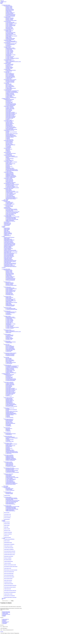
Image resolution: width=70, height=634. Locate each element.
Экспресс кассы (8, 87)
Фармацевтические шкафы (10, 42)
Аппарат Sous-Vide (9, 442)
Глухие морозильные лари (10, 49)
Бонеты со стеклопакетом (10, 67)
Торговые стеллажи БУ (10, 65)
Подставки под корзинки (10, 90)
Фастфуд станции (9, 133)
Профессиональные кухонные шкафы (12, 213)
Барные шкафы (8, 40)
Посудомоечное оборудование (9, 203)
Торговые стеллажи (7, 52)
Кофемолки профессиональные (11, 195)
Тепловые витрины (7, 18)
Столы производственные (10, 217)
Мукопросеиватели (9, 111)
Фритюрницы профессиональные (11, 143)
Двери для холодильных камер (11, 236)
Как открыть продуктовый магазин (10, 293)
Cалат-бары (8, 176)
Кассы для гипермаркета (10, 81)
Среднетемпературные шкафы (11, 242)
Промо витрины (8, 12)
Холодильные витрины (8, 6)
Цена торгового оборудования (9, 284)
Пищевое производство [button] (6, 414)
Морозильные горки (9, 31)
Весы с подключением (9, 399)
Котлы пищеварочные (9, 142)
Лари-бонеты (8, 50)
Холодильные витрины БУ (10, 17)
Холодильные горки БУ (10, 32)
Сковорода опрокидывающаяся (11, 141)
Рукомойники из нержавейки (11, 202)
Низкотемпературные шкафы (11, 241)
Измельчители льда (9, 184)
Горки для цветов (9, 29)
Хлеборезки (8, 462)
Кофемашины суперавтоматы (11, 509)
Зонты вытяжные (9, 211)
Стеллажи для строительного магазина (12, 64)
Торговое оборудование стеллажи (9, 271)
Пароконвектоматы (9, 139)
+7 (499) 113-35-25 (3, 1)
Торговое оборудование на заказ (9, 272)
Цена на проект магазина (8, 285)
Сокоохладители (8, 190)
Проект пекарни (6, 583)
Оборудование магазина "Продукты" (10, 292)
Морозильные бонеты (7, 66)
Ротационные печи (9, 419)
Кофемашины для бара (9, 186)
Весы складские (6, 246)
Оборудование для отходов (10, 212)
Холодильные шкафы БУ (10, 43)
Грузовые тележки (7, 223)
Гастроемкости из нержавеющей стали (12, 100)
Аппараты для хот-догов (10, 119)
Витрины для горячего (9, 20)
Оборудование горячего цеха (9, 441)
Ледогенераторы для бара (10, 187)
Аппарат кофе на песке (10, 192)
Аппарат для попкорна (9, 118)
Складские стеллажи (7, 227)
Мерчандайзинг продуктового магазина (10, 280)
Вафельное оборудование (10, 120)
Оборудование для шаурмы (10, 130)
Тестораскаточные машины (10, 116)
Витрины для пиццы (9, 21)
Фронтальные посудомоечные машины (12, 208)
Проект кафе (6, 585)
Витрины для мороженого (10, 307)
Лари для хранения (7, 249)
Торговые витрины (7, 76)
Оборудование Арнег (7, 279)
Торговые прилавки (7, 70)
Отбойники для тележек (10, 104)
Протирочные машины (10, 152)
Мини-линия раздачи (9, 201)
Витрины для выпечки (9, 19)
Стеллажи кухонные (9, 531)
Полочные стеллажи (9, 229)
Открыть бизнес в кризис (8, 294)
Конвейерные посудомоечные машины (12, 204)
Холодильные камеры (7, 231)
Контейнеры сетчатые (9, 224)
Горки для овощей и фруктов (11, 27)
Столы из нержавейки (9, 463)
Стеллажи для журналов (10, 62)
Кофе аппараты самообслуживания (11, 486)
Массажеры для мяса (9, 159)
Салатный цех (8, 168)
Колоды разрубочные (9, 157)
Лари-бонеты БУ (8, 51)
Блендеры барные (9, 182)
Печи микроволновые (9, 131)
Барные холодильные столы (10, 181)
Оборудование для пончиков (10, 127)
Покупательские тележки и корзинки (10, 88)
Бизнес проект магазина (8, 286)
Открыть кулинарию (7, 276)
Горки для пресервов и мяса (10, 28)
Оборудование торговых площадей (10, 290)
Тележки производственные (10, 218)
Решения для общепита (8, 259)
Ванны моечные (8, 210)
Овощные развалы (9, 374)
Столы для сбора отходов (10, 215)
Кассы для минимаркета (10, 82)
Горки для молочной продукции (11, 25)
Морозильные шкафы (7, 44)
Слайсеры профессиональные (11, 97)
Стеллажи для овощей (9, 56)
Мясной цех (8, 166)
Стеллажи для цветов (9, 63)
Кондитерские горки (9, 30)
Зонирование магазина (8, 287)
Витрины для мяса (9, 8)
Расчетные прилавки (9, 72)
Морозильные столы (7, 248)
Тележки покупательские (10, 91)
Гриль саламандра (9, 121)
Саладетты (8, 132)
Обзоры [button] (3, 597)
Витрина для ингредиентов (10, 16)
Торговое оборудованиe (6, 5)
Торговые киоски (9, 78)
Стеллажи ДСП (8, 59)
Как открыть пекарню (7, 621)
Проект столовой (7, 256)
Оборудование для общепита (9, 269)
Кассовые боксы (7, 79)
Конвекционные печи (9, 138)
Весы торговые (6, 92)
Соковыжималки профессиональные (12, 189)
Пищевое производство (6, 109)
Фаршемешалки (8, 163)
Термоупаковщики (9, 98)
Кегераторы (8, 185)
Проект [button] (3, 578)
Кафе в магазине (7, 264)
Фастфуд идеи (6, 260)
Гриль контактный (9, 122)
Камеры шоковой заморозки (10, 238)
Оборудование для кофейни (8, 191)
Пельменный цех (9, 171)
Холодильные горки (7, 23)
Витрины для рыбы (9, 7)
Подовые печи (8, 112)
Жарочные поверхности (10, 136)
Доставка (3, 251)
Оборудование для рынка (8, 267)
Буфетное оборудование (8, 172)
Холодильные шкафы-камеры (11, 37)
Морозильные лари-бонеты (8, 273)
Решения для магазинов (8, 258)
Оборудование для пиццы (10, 126)
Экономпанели (8, 61)
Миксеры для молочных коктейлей (11, 188)
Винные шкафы (8, 34)
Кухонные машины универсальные (12, 148)
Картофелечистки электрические (11, 146)
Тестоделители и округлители (11, 420)
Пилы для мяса (8, 161)
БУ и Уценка (6, 221)
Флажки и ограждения (9, 107)
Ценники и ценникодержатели (11, 108)
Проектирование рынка (8, 265)
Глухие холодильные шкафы (10, 35)
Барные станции (8, 180)
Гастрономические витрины (10, 15)
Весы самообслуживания (10, 95)
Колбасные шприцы (9, 156)
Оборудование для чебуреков (11, 129)
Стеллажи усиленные (9, 58)
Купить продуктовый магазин (9, 281)
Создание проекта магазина (8, 268)
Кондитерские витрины (10, 10)
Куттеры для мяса (9, 158)
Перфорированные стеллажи (10, 352)
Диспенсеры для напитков (10, 173)
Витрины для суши (9, 9)
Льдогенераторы (7, 250)
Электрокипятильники (10, 175)
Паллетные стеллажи (9, 228)
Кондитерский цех (9, 165)
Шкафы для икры (9, 41)
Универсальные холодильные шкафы (12, 243)
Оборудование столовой (8, 197)
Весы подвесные (9, 398)
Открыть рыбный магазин (8, 623)
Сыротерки (8, 153)
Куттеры (7, 147)
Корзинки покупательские (10, 89)
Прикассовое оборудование (10, 85)
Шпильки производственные (11, 220)
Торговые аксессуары (7, 99)
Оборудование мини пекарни (11, 170)
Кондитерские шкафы (9, 36)
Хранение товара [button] (5, 540)
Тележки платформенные (10, 226)
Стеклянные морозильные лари (11, 48)
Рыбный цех (8, 167)
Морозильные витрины (10, 11)
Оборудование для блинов (10, 124)
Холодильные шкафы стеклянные (11, 39)
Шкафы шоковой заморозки (10, 245)
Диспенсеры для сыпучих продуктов (12, 102)
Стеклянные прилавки (9, 71)
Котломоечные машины (10, 205)
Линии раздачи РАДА (9, 200)
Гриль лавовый (8, 123)
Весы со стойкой (9, 96)
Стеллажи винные (9, 54)
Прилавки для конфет (9, 74)
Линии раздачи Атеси (9, 199)
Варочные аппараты (9, 135)
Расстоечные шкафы (9, 113)
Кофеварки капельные (9, 193)
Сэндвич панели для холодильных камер (12, 555)
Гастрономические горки (10, 24)
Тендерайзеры (8, 162)
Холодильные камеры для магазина (12, 233)
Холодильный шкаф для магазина (9, 270)
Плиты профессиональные (10, 140)
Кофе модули (8, 373)
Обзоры (3, 262)
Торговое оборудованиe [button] (6, 298)
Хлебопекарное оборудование (9, 110)
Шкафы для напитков (9, 330)
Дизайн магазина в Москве (8, 288)
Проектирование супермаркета (9, 266)
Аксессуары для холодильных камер (12, 235)
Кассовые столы (8, 80)
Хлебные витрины (9, 306)
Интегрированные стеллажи (10, 60)
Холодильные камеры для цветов (11, 232)
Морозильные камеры (9, 554)
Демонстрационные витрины (11, 77)
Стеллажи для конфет (9, 55)
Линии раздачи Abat (9, 198)
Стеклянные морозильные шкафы (11, 46)
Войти (1, 3)
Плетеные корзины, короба (10, 105)
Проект (3, 252)
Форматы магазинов (7, 261)
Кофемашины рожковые (10, 508)
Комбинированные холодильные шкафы (12, 240)
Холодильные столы (7, 247)
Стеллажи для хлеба (9, 57)
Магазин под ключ (7, 257)
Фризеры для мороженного (10, 196)
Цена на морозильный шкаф (8, 283)
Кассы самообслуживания (10, 84)
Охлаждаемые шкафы (7, 239)
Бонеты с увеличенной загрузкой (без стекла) (13, 68)
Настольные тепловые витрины (11, 22)
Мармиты (7, 487)
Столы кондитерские (9, 216)
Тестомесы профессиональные (11, 115)
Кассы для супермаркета (10, 83)
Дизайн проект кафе (7, 291)
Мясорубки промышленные (10, 160)
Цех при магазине (7, 164)
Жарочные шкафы (9, 137)
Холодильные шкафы (7, 329)
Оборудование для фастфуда (8, 117)
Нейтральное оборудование (8, 209)
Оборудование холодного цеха (9, 144)
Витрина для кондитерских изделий (10, 277)
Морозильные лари (7, 47)
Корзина (1, 2)
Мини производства (7, 169)
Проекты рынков (7, 254)
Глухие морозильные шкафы (10, 45)
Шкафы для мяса (9, 38)
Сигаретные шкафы (9, 86)
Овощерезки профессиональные (11, 151)
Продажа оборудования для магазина (10, 289)
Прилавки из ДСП (9, 75)
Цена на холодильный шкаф (8, 282)
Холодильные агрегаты (10, 237)
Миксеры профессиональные (11, 150)
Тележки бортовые (9, 225)
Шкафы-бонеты (8, 69)
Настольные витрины (9, 14)
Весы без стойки (8, 93)
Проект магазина (7, 253)
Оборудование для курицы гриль (11, 125)
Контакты (3, 296)
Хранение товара (5, 222)
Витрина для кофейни (7, 274)
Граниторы (8, 183)
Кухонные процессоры (9, 149)
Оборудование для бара (8, 178)
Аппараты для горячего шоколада (11, 179)
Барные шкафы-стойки (10, 177)
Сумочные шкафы (9, 106)
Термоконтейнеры (7, 230)
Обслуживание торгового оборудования (10, 278)
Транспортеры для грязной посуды (11, 219)
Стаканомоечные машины (10, 207)
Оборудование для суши (10, 128)
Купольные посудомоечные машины (12, 206)
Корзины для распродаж (10, 103)
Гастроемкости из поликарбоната (11, 101)
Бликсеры (7, 145)
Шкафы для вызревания (10, 244)
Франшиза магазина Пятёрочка (9, 263)
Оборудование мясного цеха (8, 155)
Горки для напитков (9, 26)
